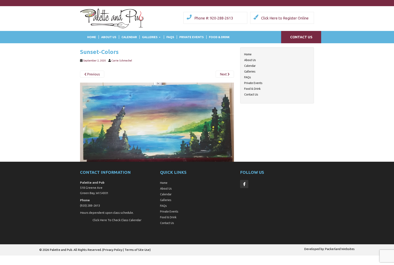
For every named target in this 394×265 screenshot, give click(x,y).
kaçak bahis (79, 258)
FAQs (170, 37)
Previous (93, 74)
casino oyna (111, 258)
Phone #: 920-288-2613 (213, 18)
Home (91, 37)
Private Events (191, 37)
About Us (108, 37)
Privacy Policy (112, 249)
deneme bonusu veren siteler (174, 258)
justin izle (95, 258)
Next (224, 74)
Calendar (129, 37)
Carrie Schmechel (121, 60)
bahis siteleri (9, 258)
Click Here (100, 220)
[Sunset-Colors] (157, 122)
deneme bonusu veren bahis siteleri (45, 258)
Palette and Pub (61, 249)
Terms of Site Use (137, 249)
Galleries (150, 37)
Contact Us (301, 37)
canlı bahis (145, 258)
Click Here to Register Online (285, 18)
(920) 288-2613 (90, 205)
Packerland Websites (340, 249)
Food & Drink (219, 37)
